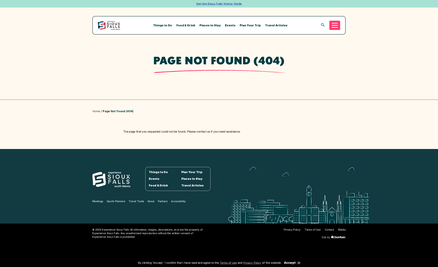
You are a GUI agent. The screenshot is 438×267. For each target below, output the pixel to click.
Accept (290, 262)
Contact (329, 229)
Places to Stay (210, 25)
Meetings (97, 201)
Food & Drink (185, 25)
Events (230, 25)
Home (96, 111)
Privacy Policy (252, 262)
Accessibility (178, 201)
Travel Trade (136, 201)
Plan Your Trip (250, 25)
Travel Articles (276, 25)
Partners (163, 201)
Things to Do (162, 25)
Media (342, 229)
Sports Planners (116, 201)
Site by (326, 237)
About (150, 201)
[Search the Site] (322, 25)
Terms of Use (228, 262)
